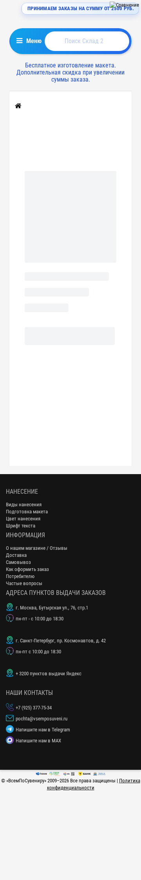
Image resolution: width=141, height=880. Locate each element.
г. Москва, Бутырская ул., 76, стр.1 (52, 608)
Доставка (16, 555)
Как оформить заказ (27, 569)
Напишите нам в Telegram (43, 730)
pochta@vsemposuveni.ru (41, 719)
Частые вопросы (24, 583)
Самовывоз (18, 562)
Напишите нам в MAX (38, 741)
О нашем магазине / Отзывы (36, 548)
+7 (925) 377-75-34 (34, 708)
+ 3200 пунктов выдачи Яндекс (48, 673)
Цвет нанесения (23, 519)
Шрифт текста (20, 526)
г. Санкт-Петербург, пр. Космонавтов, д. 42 (61, 641)
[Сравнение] (124, 5)
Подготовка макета (27, 512)
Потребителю (20, 576)
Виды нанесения (24, 504)
